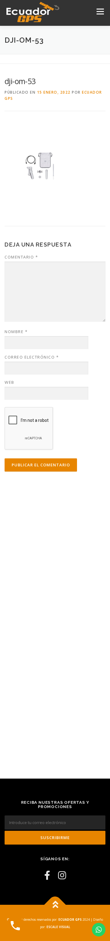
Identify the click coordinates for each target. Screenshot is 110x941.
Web (9, 382)
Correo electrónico (32, 357)
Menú (100, 11)
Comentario (21, 257)
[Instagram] (62, 875)
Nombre (16, 331)
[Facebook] (47, 875)
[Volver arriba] (55, 905)
